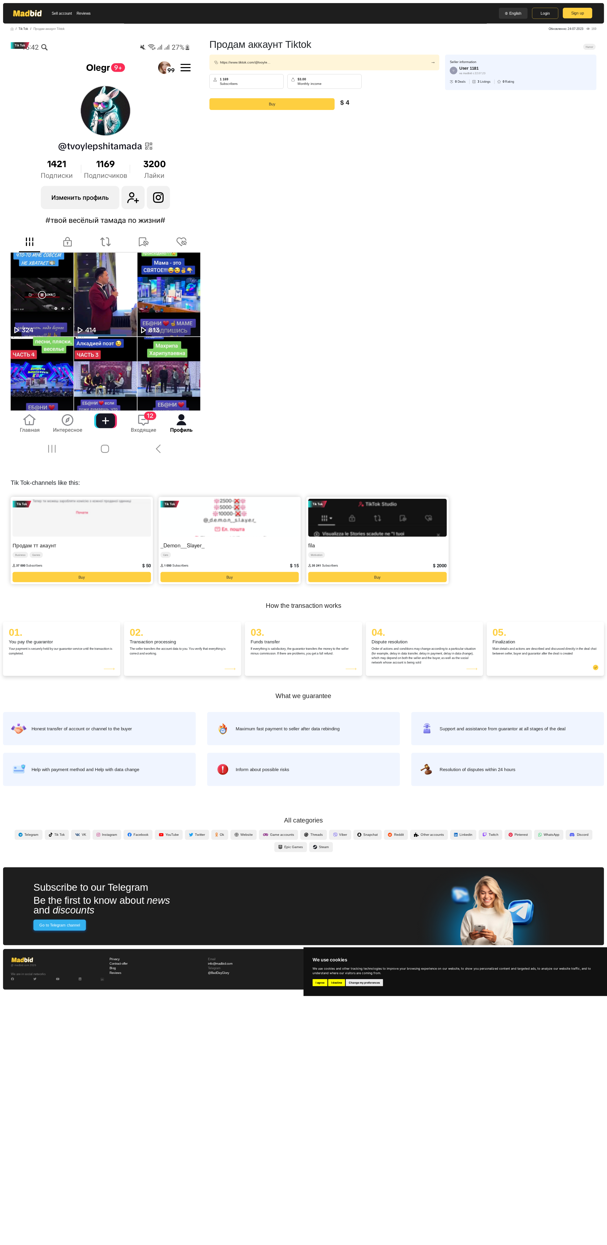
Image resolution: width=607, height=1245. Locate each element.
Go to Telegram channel (59, 925)
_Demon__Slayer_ (182, 545)
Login (545, 13)
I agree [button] (320, 982)
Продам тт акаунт (34, 545)
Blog (113, 968)
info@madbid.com (220, 963)
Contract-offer (119, 963)
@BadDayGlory (218, 972)
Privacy (115, 959)
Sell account (62, 13)
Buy (272, 104)
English (515, 13)
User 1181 (469, 68)
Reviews (84, 13)
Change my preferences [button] (364, 982)
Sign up (577, 13)
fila (311, 545)
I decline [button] (336, 982)
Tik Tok (23, 28)
